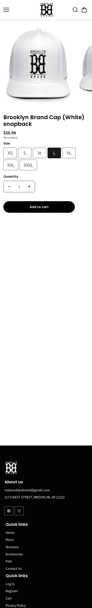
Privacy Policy (16, 605)
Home (10, 532)
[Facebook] (8, 510)
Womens (12, 547)
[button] (84, 9)
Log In (10, 584)
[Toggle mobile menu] (19, 9)
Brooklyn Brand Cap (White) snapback (43, 121)
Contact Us (14, 568)
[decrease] (9, 186)
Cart (9, 598)
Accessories (14, 554)
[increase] (29, 186)
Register (12, 591)
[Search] (75, 9)
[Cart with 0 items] (84, 9)
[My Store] (46, 10)
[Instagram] (19, 510)
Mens (10, 539)
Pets (9, 561)
